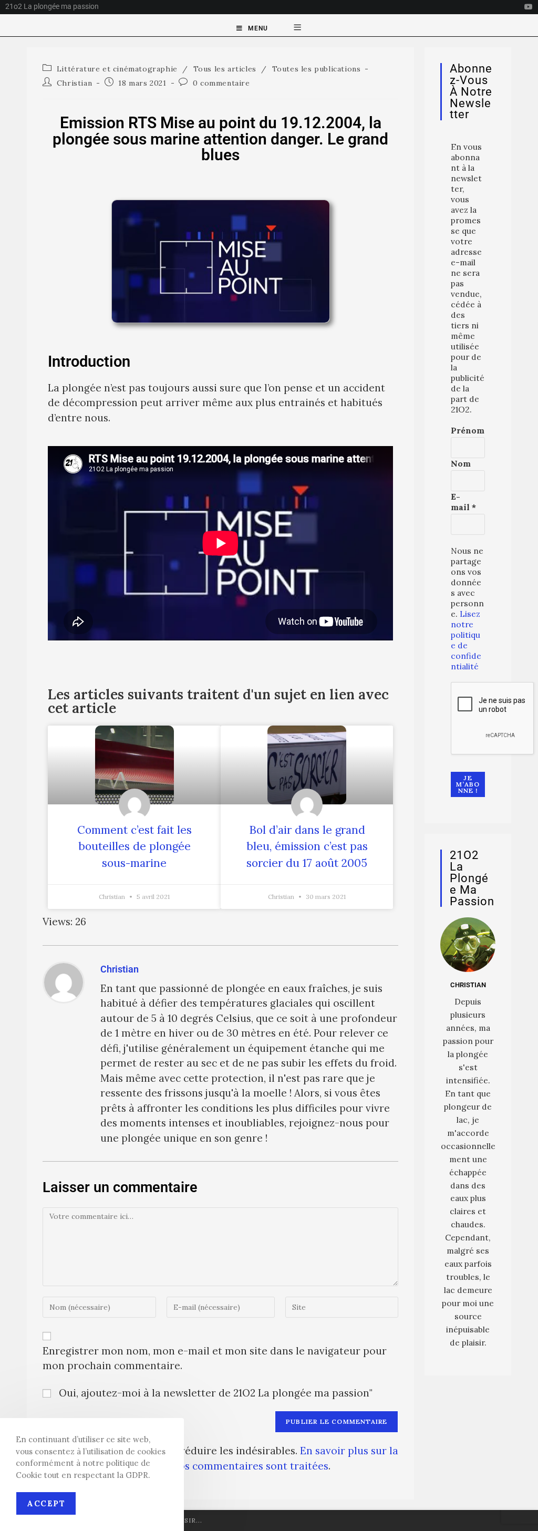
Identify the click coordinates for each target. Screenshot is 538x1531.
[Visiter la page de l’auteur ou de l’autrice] (64, 981)
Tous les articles (224, 69)
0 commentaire (221, 83)
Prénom (467, 430)
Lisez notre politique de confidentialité (466, 639)
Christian (74, 83)
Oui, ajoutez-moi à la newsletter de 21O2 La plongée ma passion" (214, 1393)
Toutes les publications (316, 69)
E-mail (463, 501)
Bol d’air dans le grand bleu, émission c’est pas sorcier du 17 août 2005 (307, 846)
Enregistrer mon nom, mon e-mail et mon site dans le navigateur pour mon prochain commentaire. (215, 1358)
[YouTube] (527, 7)
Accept (46, 1503)
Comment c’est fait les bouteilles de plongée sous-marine (134, 846)
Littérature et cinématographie (117, 69)
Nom (461, 463)
